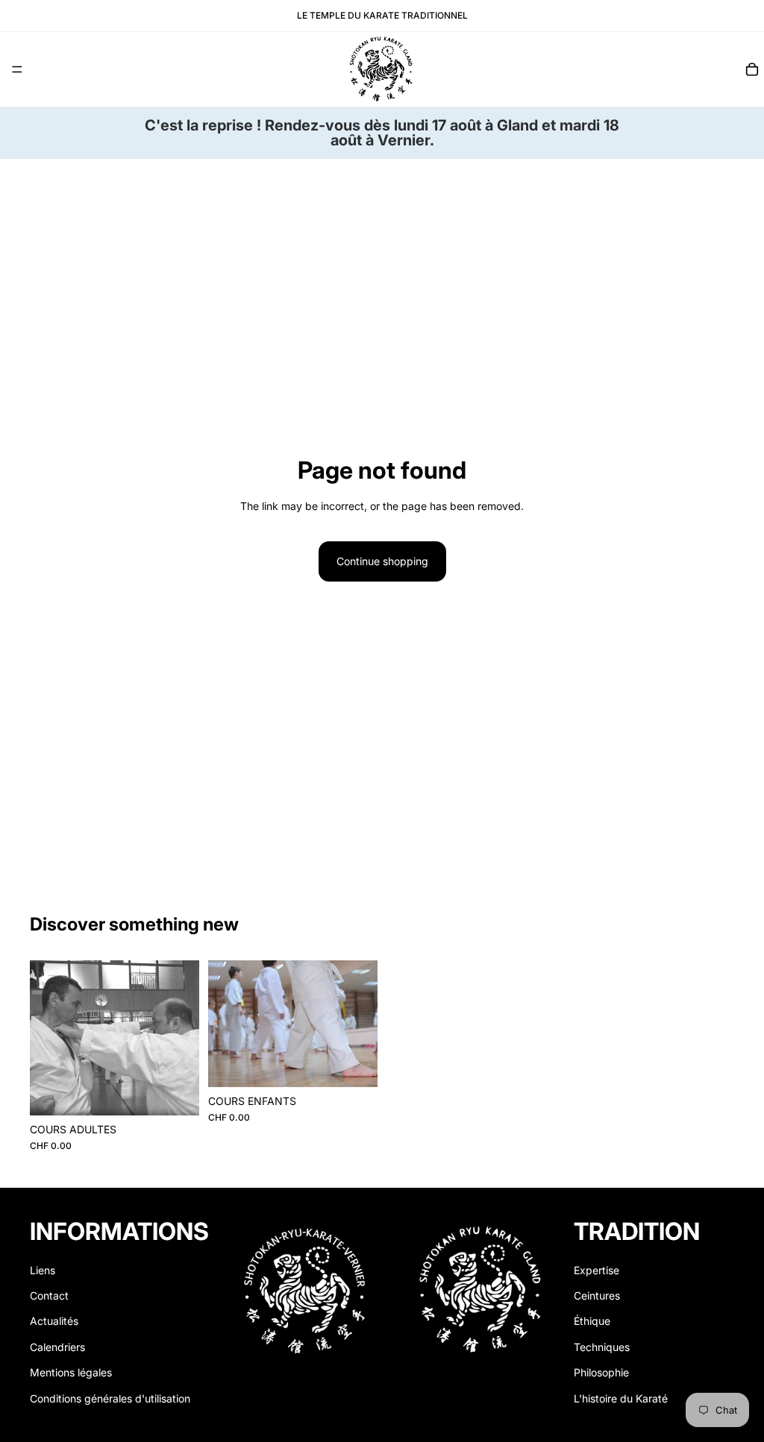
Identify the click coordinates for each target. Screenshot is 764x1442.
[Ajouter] (176, 1092)
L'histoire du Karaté (621, 1397)
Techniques (602, 1347)
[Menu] (17, 69)
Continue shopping (382, 561)
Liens (42, 1269)
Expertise (596, 1269)
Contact (49, 1295)
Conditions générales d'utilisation (110, 1397)
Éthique (592, 1321)
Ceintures (597, 1295)
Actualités (54, 1321)
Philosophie (601, 1372)
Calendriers (57, 1347)
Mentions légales (71, 1372)
